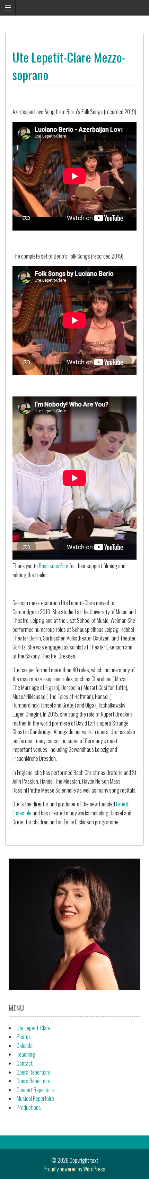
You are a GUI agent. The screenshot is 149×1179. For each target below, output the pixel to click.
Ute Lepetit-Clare (34, 1028)
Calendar (25, 1045)
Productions (29, 1107)
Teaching (26, 1054)
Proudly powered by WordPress (74, 1169)
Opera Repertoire (34, 1072)
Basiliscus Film (53, 566)
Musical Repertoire (35, 1098)
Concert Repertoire (36, 1090)
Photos (24, 1036)
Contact (25, 1063)
